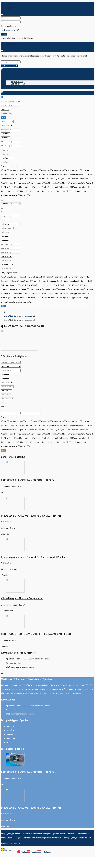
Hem (8, 75)
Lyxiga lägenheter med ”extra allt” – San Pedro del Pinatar (33, 557)
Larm (67, 179)
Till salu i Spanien (14, 77)
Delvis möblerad (73, 170)
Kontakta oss (12, 88)
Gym (21, 179)
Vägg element (75, 191)
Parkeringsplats (76, 183)
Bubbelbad (45, 170)
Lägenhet (10, 734)
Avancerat (7, 113)
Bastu (27, 170)
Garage (42, 174)
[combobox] (6, 852)
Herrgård (10, 730)
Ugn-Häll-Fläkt (18, 191)
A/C (5, 170)
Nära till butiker (35, 183)
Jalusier (50, 179)
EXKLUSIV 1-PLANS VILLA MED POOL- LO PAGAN (28, 480)
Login (4, 34)
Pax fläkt (89, 183)
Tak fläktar (52, 187)
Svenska (8, 850)
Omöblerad (62, 183)
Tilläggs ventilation (78, 187)
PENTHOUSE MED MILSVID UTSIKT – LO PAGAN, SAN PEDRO (36, 633)
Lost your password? (10, 30)
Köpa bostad (17, 81)
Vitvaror (23, 195)
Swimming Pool (39, 187)
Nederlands (46, 852)
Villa (7, 742)
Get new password (9, 66)
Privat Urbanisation (23, 187)
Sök (3, 117)
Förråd (33, 174)
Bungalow (10, 726)
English (24, 852)
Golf (89, 174)
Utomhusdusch (48, 191)
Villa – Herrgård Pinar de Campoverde (22, 598)
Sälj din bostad (18, 83)
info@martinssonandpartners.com (20, 667)
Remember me (9, 26)
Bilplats (36, 170)
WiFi (31, 195)
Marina (75, 179)
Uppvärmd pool (33, 191)
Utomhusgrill (62, 191)
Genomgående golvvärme (74, 174)
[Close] (2, 14)
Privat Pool (7, 187)
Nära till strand (50, 183)
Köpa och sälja (13, 79)
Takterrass (63, 187)
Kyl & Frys (59, 179)
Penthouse (10, 738)
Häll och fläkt (30, 179)
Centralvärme (58, 170)
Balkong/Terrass (16, 170)
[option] (22, 852)
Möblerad (84, 179)
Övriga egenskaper (9, 166)
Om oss (9, 86)
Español (33, 852)
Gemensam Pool (54, 174)
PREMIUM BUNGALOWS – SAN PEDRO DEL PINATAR (31, 515)
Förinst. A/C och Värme (19, 174)
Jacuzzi (41, 179)
